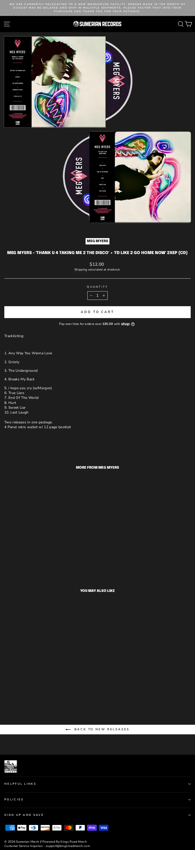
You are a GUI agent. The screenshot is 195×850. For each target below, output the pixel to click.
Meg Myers (97, 241)
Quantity (97, 287)
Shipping (80, 269)
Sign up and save (24, 815)
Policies (14, 799)
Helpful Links (20, 784)
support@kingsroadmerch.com (68, 846)
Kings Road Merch (73, 842)
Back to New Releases (101, 729)
